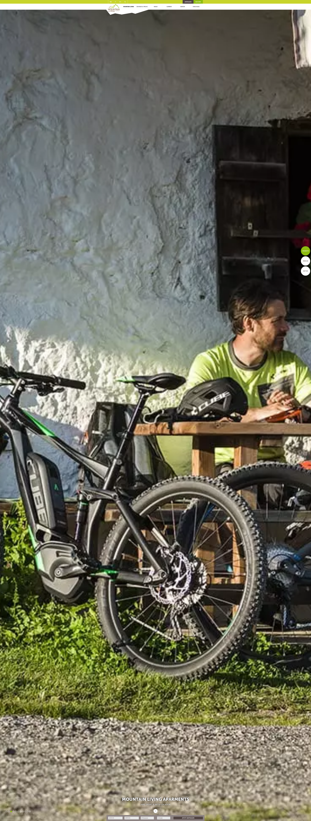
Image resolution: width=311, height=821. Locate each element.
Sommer (169, 6)
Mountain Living (128, 6)
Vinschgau (196, 6)
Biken (155, 6)
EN (120, 2)
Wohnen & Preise (142, 6)
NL (125, 2)
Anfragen (188, 2)
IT (115, 2)
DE (111, 2)
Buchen (198, 2)
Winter (182, 6)
